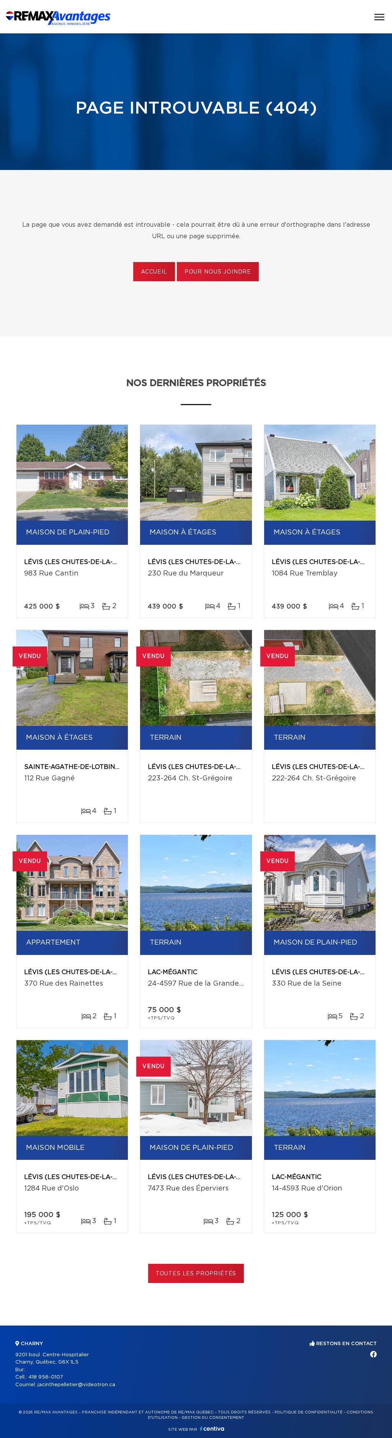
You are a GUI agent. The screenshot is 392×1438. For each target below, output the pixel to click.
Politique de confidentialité (308, 1412)
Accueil (154, 272)
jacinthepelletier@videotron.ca (76, 1384)
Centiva (212, 1428)
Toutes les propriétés (196, 1273)
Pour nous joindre (218, 272)
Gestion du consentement (212, 1418)
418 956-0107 (45, 1377)
